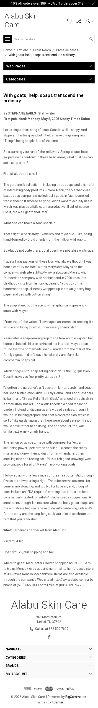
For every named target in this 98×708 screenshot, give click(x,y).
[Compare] (78, 21)
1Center (57, 702)
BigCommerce (75, 697)
